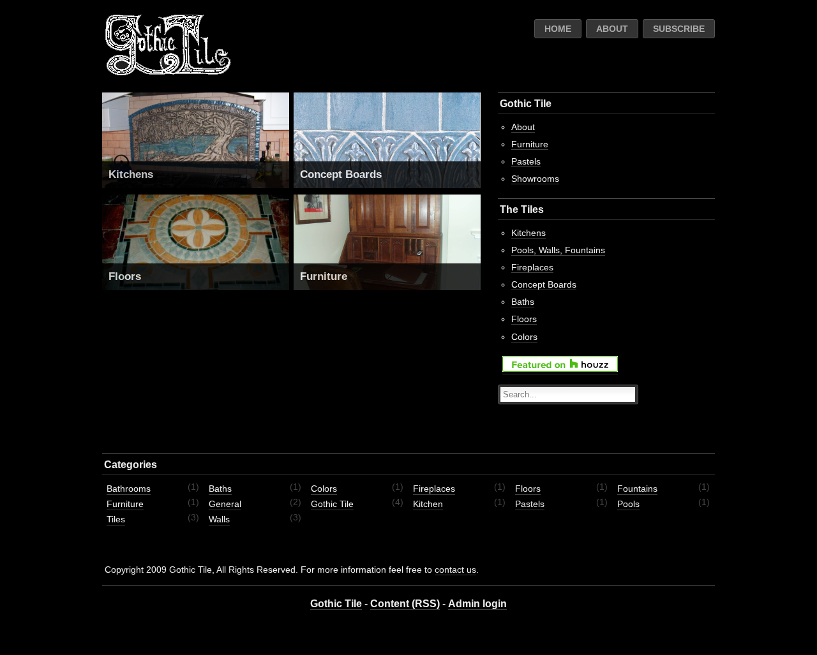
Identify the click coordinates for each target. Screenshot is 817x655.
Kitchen (428, 504)
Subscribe (679, 29)
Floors (125, 276)
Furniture (323, 276)
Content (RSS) (405, 603)
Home (557, 29)
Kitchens (131, 174)
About (612, 29)
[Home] (167, 73)
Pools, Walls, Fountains (558, 250)
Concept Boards (341, 174)
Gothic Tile (332, 504)
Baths (522, 302)
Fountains (637, 488)
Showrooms (535, 178)
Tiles (116, 519)
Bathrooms (129, 488)
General (225, 504)
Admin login (477, 603)
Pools (628, 504)
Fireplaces (532, 267)
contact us (455, 569)
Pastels (526, 161)
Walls (219, 519)
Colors (524, 337)
